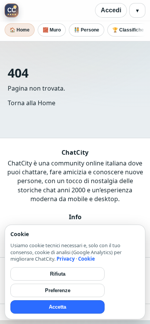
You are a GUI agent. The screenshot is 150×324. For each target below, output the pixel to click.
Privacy (66, 258)
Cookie (86, 258)
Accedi (111, 10)
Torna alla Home (31, 103)
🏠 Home (20, 30)
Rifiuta (57, 274)
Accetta (57, 307)
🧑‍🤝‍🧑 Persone (86, 30)
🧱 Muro (52, 30)
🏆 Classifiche (128, 30)
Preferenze (57, 290)
